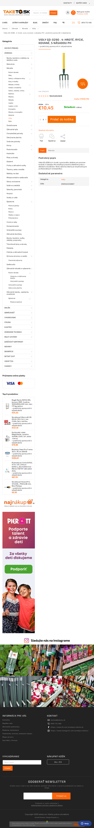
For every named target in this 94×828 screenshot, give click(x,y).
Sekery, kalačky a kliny (16, 91)
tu (34, 825)
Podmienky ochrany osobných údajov (17, 733)
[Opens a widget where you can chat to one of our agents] (85, 824)
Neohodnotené (56, 96)
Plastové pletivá (16, 302)
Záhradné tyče (12, 129)
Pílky (10, 75)
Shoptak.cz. (55, 817)
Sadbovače (11, 264)
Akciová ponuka (11, 48)
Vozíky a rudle (12, 197)
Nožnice (11, 94)
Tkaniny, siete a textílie (15, 169)
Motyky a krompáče (15, 112)
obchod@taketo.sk (58, 720)
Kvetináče (10, 153)
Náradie (10, 68)
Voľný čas (8, 361)
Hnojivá (9, 193)
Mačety (11, 97)
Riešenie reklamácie (10, 730)
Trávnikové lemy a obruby (17, 244)
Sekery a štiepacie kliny (16, 78)
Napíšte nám (81, 3)
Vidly (10, 118)
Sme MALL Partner (10, 740)
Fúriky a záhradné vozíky (16, 165)
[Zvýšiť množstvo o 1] (46, 120)
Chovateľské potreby (15, 133)
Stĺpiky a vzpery (14, 215)
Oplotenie (10, 201)
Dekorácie (11, 64)
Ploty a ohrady (12, 157)
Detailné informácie (46, 130)
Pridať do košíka (61, 119)
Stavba (7, 322)
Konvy (9, 145)
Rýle (10, 121)
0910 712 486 (56, 723)
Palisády (10, 248)
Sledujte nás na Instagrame (50, 640)
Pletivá (10, 212)
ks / (58, 762)
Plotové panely (13, 206)
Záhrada (8, 53)
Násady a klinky (14, 84)
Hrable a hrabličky (14, 88)
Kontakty (68, 3)
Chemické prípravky (15, 260)
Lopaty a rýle (13, 106)
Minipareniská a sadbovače (17, 177)
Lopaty (10, 103)
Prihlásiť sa (61, 796)
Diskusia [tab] (51, 150)
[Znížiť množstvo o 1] (40, 120)
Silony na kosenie (13, 181)
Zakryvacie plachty (15, 288)
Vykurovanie (10, 317)
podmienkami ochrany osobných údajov (47, 805)
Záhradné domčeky (14, 234)
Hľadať (53, 13)
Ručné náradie (13, 72)
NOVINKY (8, 346)
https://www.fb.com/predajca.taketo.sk (67, 727)
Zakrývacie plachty (14, 137)
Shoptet (42, 817)
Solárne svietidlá (13, 185)
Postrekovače (12, 149)
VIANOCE (8, 366)
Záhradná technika (13, 332)
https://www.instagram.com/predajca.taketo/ (70, 731)
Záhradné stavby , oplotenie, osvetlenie (18, 293)
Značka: (81, 99)
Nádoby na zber (13, 173)
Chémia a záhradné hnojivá (17, 252)
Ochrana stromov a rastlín (17, 256)
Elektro (8, 327)
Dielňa (7, 308)
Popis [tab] (42, 150)
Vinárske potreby (13, 141)
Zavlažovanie (12, 125)
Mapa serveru (8, 737)
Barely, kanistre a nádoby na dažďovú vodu (18, 59)
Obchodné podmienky (11, 727)
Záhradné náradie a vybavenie (18, 268)
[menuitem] (6, 23)
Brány (10, 209)
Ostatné (11, 115)
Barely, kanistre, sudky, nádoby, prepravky (16, 239)
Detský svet (9, 356)
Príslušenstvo (13, 218)
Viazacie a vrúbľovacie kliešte (18, 277)
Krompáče (12, 109)
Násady (11, 100)
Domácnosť (9, 313)
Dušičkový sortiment (13, 342)
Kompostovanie (13, 226)
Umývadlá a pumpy (14, 230)
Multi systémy (10, 337)
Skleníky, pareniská (14, 189)
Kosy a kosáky (13, 81)
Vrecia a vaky (12, 222)
